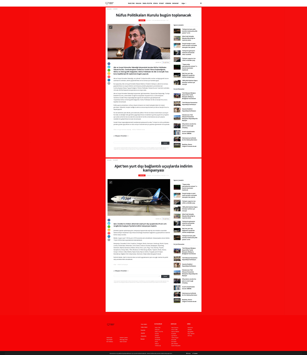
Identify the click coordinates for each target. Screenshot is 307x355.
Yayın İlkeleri (109, 339)
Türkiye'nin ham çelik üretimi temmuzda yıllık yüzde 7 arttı (189, 31)
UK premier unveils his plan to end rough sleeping (189, 126)
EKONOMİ (175, 3)
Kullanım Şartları (124, 337)
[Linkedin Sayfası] (118, 332)
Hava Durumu (174, 327)
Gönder (165, 143)
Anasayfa (109, 9)
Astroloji (190, 335)
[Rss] (121, 332)
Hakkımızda (109, 337)
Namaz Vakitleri (175, 331)
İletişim (142, 339)
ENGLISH (138, 3)
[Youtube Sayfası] (115, 332)
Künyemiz (143, 336)
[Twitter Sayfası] (110, 332)
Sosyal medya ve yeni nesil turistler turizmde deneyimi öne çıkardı (189, 45)
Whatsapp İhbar (124, 339)
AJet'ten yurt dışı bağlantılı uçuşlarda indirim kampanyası (188, 75)
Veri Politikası (109, 341)
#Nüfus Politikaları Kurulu (138, 129)
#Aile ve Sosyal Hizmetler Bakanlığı (122, 129)
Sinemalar (173, 339)
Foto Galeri (144, 324)
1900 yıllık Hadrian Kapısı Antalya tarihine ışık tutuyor (190, 82)
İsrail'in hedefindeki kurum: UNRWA (188, 132)
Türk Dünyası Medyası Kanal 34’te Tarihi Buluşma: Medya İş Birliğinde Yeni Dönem (189, 95)
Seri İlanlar (173, 341)
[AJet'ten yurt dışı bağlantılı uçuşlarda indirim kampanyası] (139, 197)
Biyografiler (190, 331)
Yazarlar (142, 330)
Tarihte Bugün (174, 337)
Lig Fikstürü (174, 335)
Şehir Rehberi (174, 343)
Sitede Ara (190, 327)
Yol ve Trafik (174, 329)
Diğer (183, 3)
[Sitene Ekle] (127, 332)
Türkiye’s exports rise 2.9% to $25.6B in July (189, 59)
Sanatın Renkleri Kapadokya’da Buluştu (189, 110)
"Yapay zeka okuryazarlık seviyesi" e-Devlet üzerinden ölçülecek (189, 67)
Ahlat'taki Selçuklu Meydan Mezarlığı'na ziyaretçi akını (188, 38)
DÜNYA (155, 3)
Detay (189, 353)
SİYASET (161, 3)
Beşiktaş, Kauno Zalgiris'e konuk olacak (189, 145)
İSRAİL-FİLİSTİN (147, 3)
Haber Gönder (123, 341)
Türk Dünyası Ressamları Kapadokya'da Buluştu (189, 103)
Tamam (195, 353)
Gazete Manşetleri (175, 345)
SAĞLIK (157, 343)
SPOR (156, 341)
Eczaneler (173, 333)
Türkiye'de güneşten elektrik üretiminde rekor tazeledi (188, 52)
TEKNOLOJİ (158, 345)
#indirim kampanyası (123, 264)
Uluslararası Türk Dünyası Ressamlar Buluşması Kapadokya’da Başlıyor (190, 117)
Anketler (190, 329)
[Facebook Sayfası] (107, 332)
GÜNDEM (168, 3)
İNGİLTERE (131, 3)
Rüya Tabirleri (191, 333)
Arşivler (143, 333)
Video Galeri (144, 327)
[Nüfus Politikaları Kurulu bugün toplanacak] (139, 41)
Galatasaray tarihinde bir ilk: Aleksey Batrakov (189, 139)
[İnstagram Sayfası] (113, 332)
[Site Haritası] (124, 332)
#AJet (115, 264)
